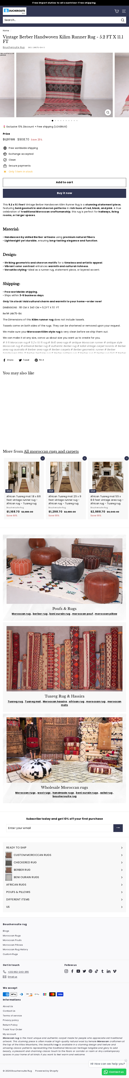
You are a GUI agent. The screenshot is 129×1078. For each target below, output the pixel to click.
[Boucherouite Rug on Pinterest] (90, 971)
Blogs (6, 931)
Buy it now (64, 193)
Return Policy (10, 1024)
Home (6, 30)
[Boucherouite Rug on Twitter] (84, 971)
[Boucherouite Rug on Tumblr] (102, 971)
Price (6, 134)
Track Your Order (12, 1029)
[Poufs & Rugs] (64, 571)
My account (9, 1034)
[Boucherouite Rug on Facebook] (72, 971)
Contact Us (9, 1010)
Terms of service (12, 1015)
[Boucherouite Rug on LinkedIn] (108, 971)
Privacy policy (11, 1020)
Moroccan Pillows (13, 944)
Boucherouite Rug (14, 47)
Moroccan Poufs (12, 940)
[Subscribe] (118, 828)
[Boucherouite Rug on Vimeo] (114, 971)
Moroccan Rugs (12, 935)
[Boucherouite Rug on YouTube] (78, 971)
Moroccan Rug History (15, 949)
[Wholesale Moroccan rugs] (64, 750)
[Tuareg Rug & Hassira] (64, 658)
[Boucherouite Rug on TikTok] (96, 971)
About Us (8, 1006)
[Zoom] (108, 112)
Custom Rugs (10, 954)
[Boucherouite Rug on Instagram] (66, 971)
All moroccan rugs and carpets (51, 451)
